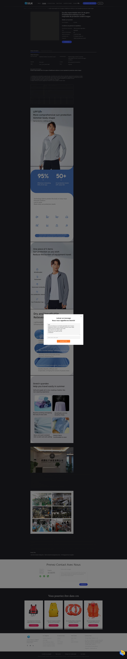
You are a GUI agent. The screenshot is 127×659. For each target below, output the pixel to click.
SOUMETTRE (63, 341)
